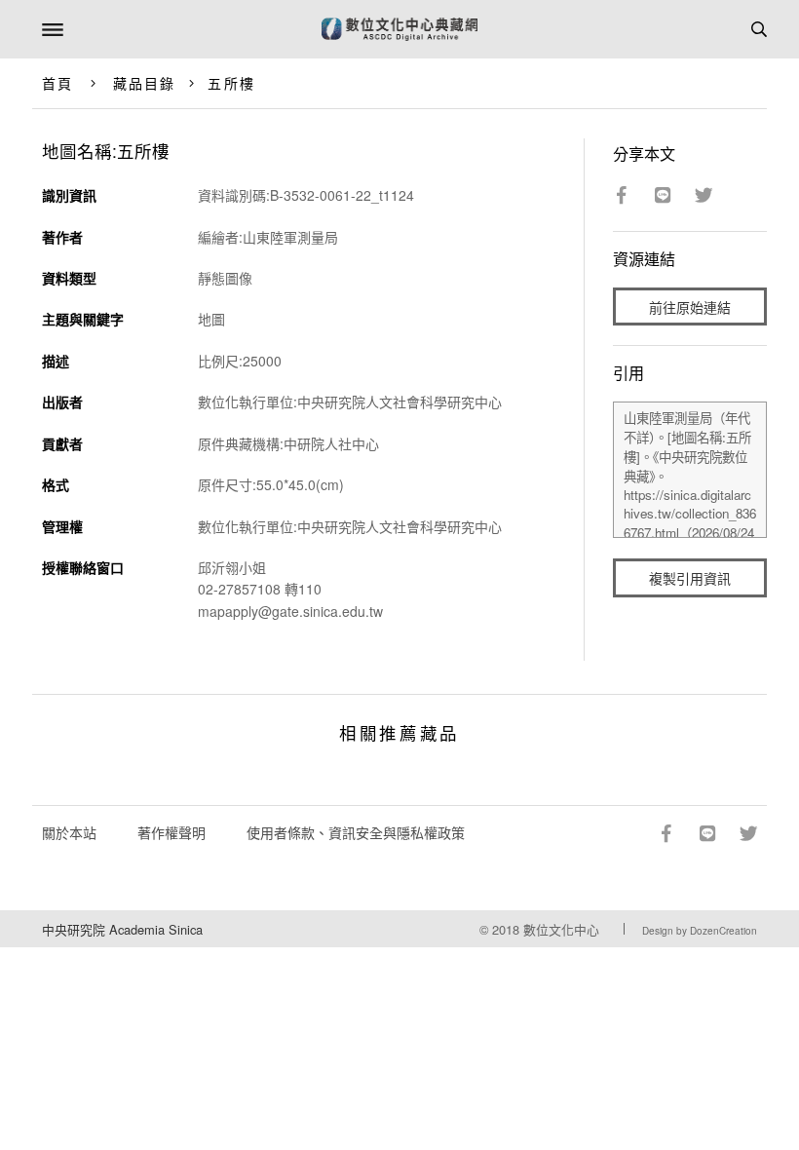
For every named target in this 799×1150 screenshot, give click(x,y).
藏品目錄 (144, 83)
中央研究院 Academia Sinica (122, 929)
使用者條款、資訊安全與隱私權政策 (356, 832)
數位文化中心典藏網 (399, 29)
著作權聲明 (171, 832)
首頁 (57, 83)
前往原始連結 (690, 307)
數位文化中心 (561, 929)
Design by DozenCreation (699, 931)
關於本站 (69, 832)
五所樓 (231, 83)
